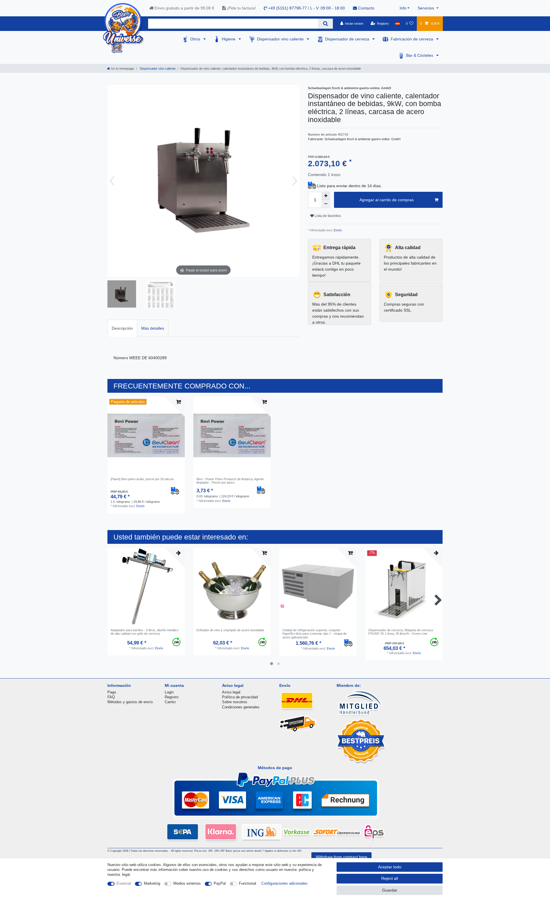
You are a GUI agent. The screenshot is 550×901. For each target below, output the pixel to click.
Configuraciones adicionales (284, 883)
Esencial (124, 883)
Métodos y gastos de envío (130, 702)
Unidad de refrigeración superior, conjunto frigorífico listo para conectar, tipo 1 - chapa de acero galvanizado (314, 633)
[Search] (325, 24)
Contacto (365, 8)
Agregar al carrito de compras (387, 200)
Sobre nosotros (234, 702)
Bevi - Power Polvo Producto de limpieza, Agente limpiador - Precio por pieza (230, 480)
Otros (195, 39)
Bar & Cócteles (420, 55)
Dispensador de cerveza (347, 39)
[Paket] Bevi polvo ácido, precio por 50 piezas (142, 479)
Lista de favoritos (327, 216)
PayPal (220, 883)
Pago (111, 692)
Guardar (389, 890)
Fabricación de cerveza (412, 39)
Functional (247, 883)
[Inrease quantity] (326, 196)
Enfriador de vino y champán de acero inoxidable (230, 630)
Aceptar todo (389, 867)
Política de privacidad (240, 697)
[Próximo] (294, 181)
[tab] (122, 328)
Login (169, 692)
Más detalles (152, 328)
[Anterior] (112, 181)
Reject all (389, 878)
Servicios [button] (426, 8)
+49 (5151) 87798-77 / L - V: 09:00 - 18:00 (306, 8)
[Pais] (397, 23)
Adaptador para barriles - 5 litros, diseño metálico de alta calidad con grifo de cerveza (144, 631)
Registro (171, 697)
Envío (337, 230)
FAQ (111, 697)
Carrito (170, 702)
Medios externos (187, 883)
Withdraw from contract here (341, 857)
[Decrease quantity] (326, 204)
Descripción (122, 328)
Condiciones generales (241, 707)
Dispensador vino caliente (281, 39)
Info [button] (403, 8)
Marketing (152, 883)
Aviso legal (231, 692)
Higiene (229, 39)
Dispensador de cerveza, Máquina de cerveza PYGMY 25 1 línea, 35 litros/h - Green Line (400, 631)
